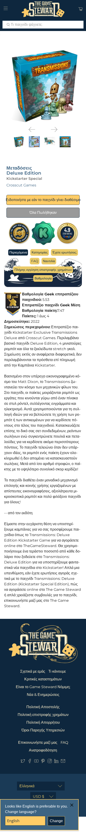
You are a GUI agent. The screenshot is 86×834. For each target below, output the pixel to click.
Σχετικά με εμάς (32, 671)
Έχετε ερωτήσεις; (64, 252)
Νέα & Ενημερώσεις (43, 694)
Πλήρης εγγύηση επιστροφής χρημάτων (43, 270)
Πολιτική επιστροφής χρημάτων (43, 715)
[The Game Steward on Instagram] (49, 762)
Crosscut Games (21, 185)
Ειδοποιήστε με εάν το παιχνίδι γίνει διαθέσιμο (42, 200)
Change (56, 821)
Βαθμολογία (43, 278)
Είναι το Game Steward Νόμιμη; (43, 687)
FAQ (34, 261)
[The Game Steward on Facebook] (30, 762)
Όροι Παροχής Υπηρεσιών (43, 730)
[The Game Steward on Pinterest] (43, 762)
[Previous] (31, 129)
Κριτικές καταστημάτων (43, 679)
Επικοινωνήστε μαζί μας (37, 742)
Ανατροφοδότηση (43, 750)
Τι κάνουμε (57, 671)
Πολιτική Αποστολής (43, 707)
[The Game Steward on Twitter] (23, 762)
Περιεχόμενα (18, 252)
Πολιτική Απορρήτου (43, 722)
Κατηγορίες (40, 252)
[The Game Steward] (43, 9)
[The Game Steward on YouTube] (36, 762)
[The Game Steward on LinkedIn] (56, 762)
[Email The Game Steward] (63, 762)
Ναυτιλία (49, 261)
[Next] (54, 129)
